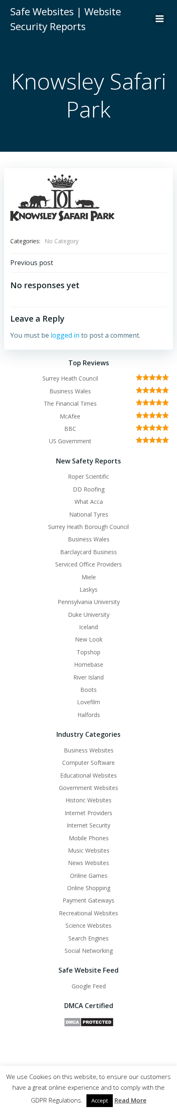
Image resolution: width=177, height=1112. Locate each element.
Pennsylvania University (89, 602)
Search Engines (88, 938)
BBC (70, 429)
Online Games (88, 875)
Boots (88, 690)
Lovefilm (88, 702)
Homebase (88, 664)
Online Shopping (88, 888)
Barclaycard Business (88, 552)
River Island (88, 677)
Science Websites (88, 925)
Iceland (88, 627)
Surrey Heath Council (70, 378)
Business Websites (89, 750)
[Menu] (160, 19)
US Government (70, 441)
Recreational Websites (88, 913)
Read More (130, 1100)
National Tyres (88, 514)
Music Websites (88, 850)
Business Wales (70, 391)
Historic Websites (88, 800)
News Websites (88, 863)
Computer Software (88, 762)
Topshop (88, 652)
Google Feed (89, 986)
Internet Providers (88, 813)
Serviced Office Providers (88, 564)
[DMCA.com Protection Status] (89, 1021)
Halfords (88, 715)
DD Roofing (89, 489)
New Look (88, 639)
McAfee (70, 416)
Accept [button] (99, 1100)
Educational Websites (88, 775)
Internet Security (88, 825)
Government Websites (88, 788)
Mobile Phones (89, 838)
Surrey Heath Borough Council (88, 527)
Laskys (88, 589)
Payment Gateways (88, 900)
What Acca (89, 501)
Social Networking (89, 950)
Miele (89, 577)
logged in (65, 335)
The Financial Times (70, 403)
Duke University (88, 614)
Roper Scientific (88, 476)
